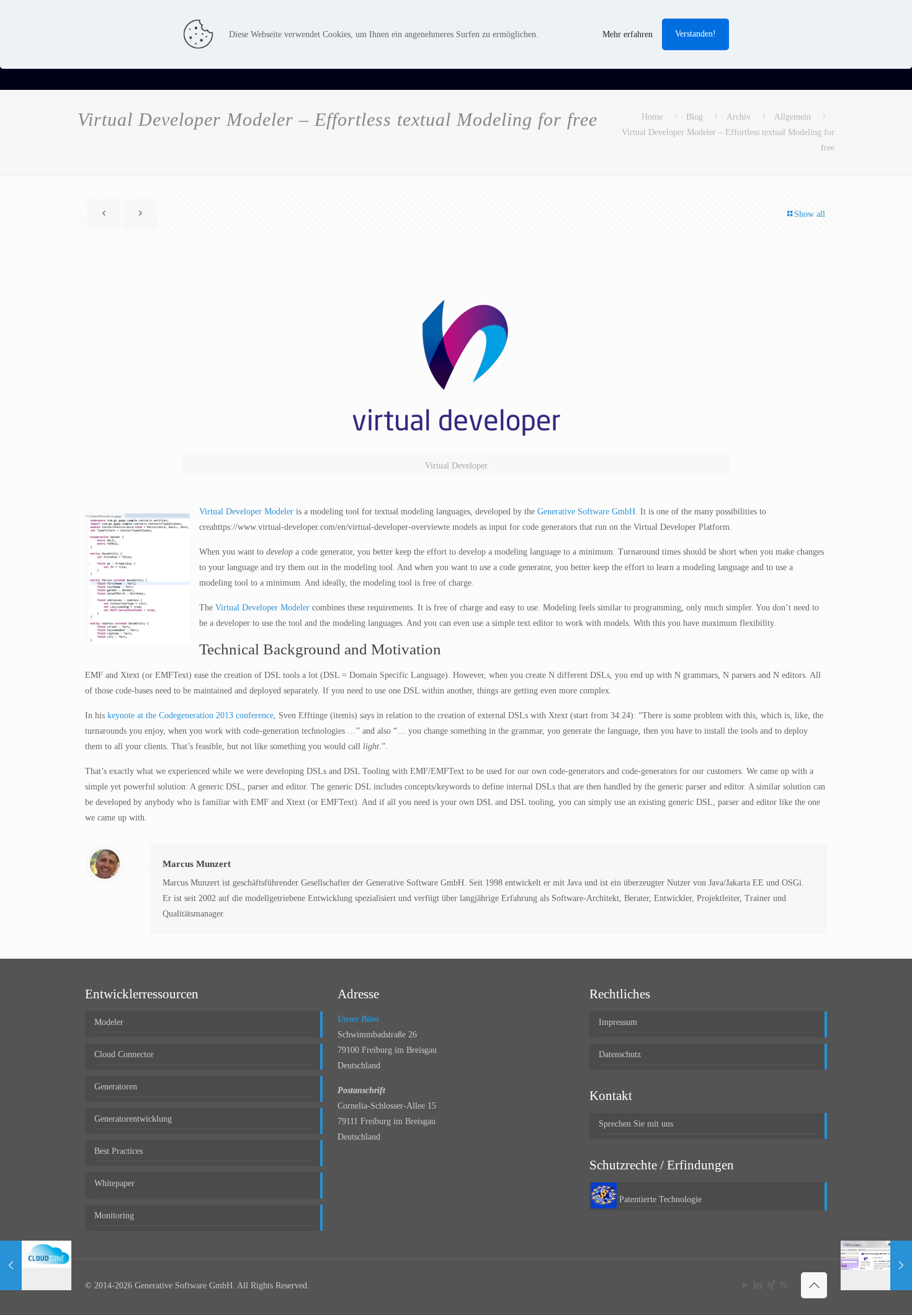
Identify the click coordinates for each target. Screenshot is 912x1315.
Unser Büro (358, 1019)
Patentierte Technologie (660, 1199)
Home (652, 116)
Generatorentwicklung (133, 1119)
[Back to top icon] (814, 1285)
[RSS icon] (784, 1285)
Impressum (618, 1022)
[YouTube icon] (744, 1285)
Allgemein (792, 116)
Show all (809, 214)
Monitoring (114, 1215)
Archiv (738, 116)
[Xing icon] (771, 1285)
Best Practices (118, 1151)
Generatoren (115, 1086)
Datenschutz (620, 1054)
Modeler (108, 1022)
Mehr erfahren (627, 34)
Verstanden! (695, 33)
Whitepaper (114, 1183)
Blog (694, 116)
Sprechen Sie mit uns (636, 1123)
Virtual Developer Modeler (246, 511)
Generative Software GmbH (586, 511)
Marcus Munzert (197, 864)
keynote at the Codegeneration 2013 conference (190, 715)
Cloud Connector (124, 1054)
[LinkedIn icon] (757, 1285)
